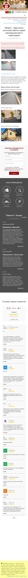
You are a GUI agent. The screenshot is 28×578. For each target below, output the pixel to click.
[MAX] (13, 12)
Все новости (24, 217)
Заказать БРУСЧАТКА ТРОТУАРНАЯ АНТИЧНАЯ (12, 43)
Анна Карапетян (11, 420)
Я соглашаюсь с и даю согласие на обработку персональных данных (13, 169)
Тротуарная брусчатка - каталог (8, 73)
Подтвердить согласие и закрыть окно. (17, 576)
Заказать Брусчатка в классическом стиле (13, 47)
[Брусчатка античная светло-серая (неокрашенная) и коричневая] (8, 54)
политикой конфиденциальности (11, 168)
